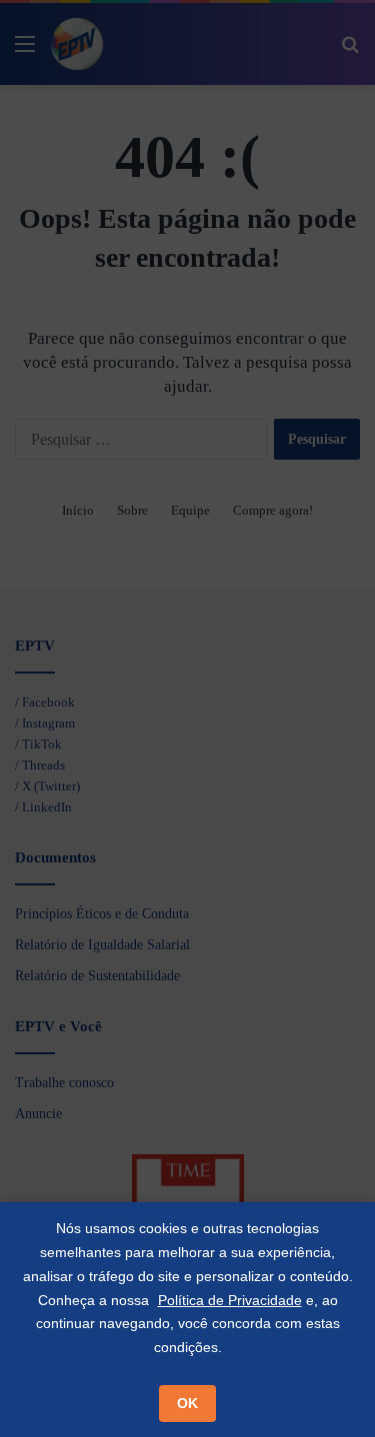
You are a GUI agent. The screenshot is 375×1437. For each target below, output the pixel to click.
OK (187, 1403)
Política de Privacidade (230, 1300)
